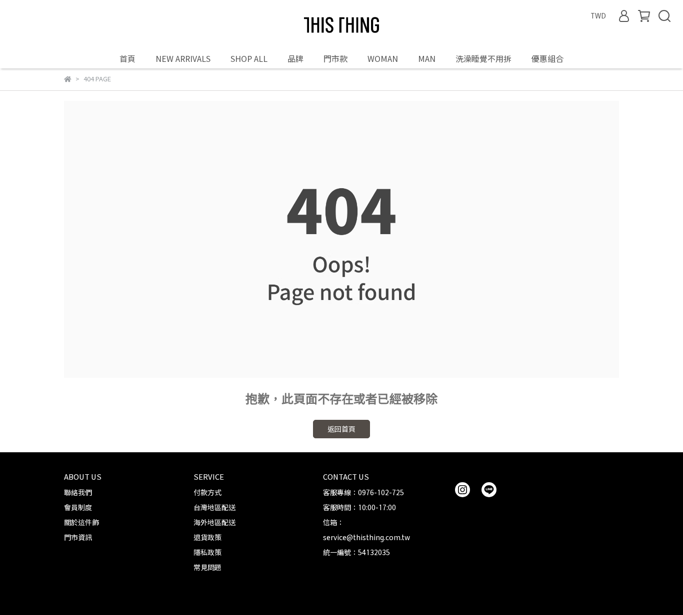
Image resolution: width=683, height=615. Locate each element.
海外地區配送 (215, 522)
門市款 (336, 58)
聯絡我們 (78, 492)
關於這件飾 (81, 522)
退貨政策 (208, 537)
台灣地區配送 (215, 507)
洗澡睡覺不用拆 (484, 58)
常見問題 (208, 567)
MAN (427, 58)
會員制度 (78, 507)
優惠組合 (548, 58)
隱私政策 (208, 552)
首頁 (128, 58)
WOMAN (383, 58)
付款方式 (208, 492)
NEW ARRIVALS (183, 58)
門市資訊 (78, 537)
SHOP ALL (249, 58)
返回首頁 (342, 429)
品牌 (296, 58)
